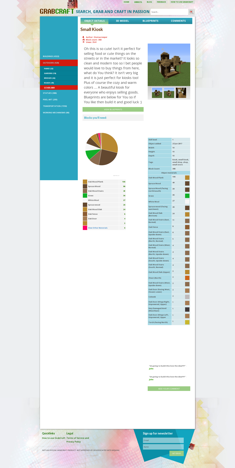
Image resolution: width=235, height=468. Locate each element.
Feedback (161, 2)
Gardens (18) (50, 73)
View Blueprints (113, 109)
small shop (177, 162)
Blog (149, 2)
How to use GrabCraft (182, 2)
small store (177, 164)
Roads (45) (49, 83)
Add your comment (169, 388)
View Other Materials (97, 228)
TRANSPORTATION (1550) (55, 106)
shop (185, 162)
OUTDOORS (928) (51, 62)
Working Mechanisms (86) (56, 112)
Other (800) (49, 87)
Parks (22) (48, 68)
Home (127, 2)
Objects (138, 2)
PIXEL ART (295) (50, 99)
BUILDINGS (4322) (51, 56)
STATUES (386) (50, 93)
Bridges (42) (49, 78)
